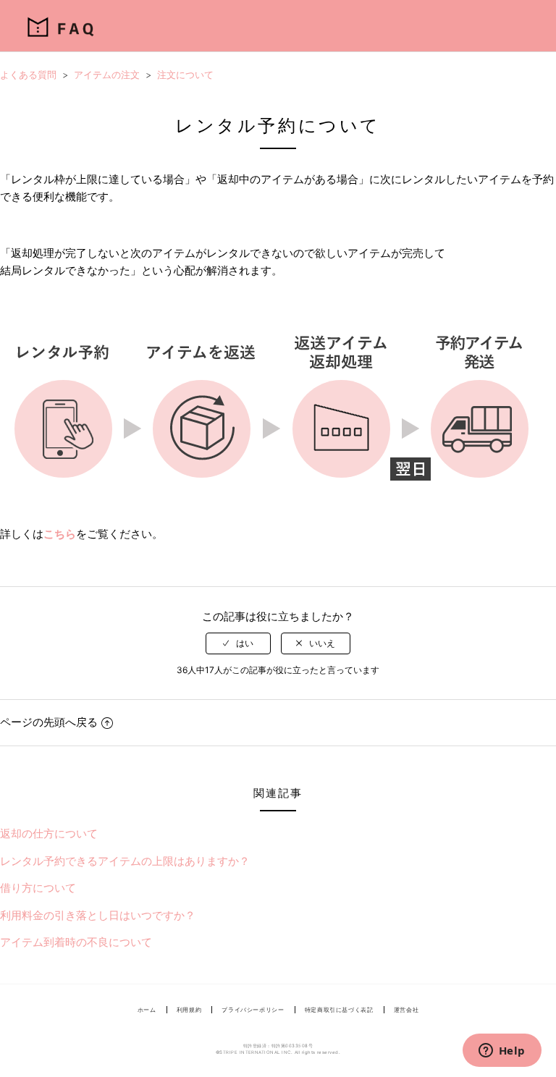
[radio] (238, 643)
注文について (185, 74)
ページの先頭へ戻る (49, 722)
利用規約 (189, 1009)
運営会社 (406, 1009)
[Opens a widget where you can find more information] (502, 1052)
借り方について (38, 888)
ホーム (147, 1009)
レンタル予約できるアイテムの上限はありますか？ (125, 861)
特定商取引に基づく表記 (339, 1009)
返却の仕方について (49, 833)
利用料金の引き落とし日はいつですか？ (97, 915)
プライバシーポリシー (253, 1009)
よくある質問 (28, 74)
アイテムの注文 (107, 74)
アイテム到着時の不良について (76, 942)
